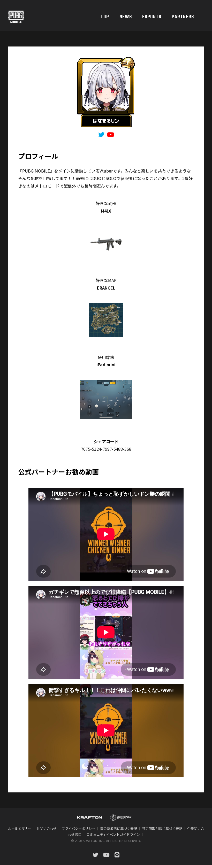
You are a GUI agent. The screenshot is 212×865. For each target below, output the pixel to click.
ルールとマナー (20, 828)
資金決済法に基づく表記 (118, 828)
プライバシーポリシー (78, 828)
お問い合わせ (46, 828)
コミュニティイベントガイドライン (113, 834)
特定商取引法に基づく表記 (162, 828)
